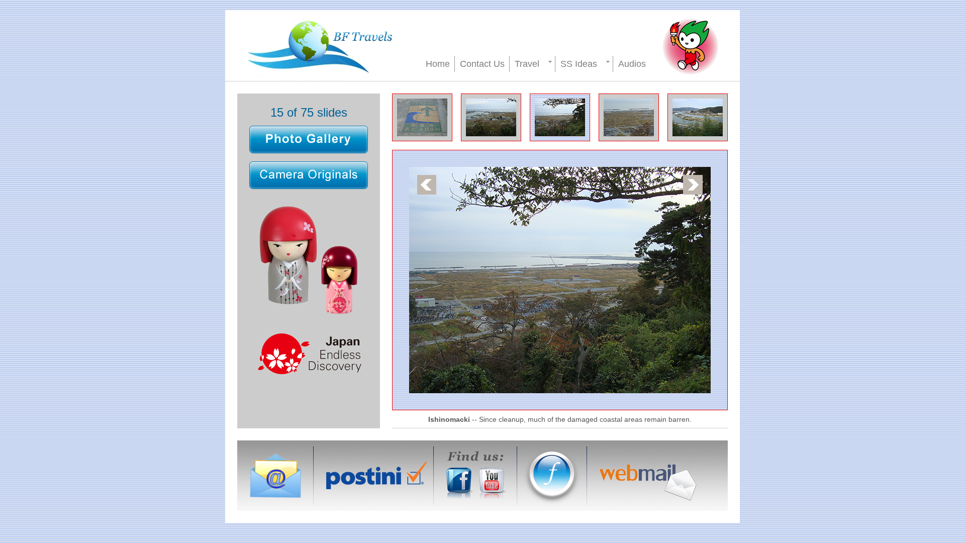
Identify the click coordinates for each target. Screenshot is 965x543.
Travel (527, 64)
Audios (632, 64)
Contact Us (482, 64)
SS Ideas (578, 64)
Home (438, 64)
